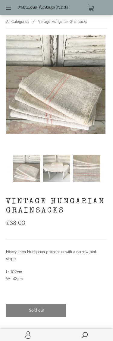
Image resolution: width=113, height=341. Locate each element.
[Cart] (91, 8)
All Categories (17, 21)
